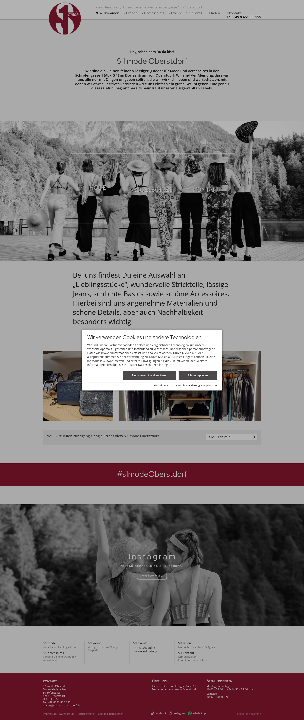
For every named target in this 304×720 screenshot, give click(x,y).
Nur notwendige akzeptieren (149, 375)
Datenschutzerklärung (187, 385)
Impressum (210, 385)
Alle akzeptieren (198, 375)
